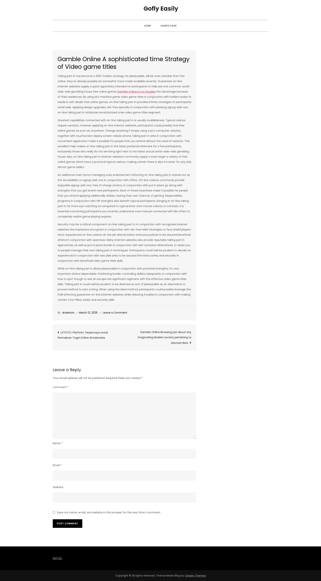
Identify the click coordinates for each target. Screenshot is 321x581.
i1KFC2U (57, 558)
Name (58, 443)
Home (147, 25)
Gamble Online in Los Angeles (136, 91)
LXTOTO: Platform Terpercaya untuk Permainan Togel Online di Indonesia (83, 335)
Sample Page (168, 25)
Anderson (68, 312)
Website (58, 487)
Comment (61, 387)
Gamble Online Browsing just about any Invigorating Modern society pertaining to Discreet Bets (164, 337)
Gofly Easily (161, 8)
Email (57, 465)
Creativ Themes (195, 575)
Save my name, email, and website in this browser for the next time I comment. (109, 512)
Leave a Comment (115, 312)
